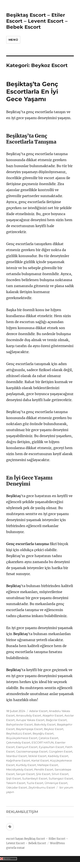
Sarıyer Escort (25, 774)
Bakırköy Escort (45, 724)
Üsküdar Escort (16, 787)
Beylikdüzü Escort (18, 733)
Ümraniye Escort (56, 783)
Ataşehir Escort (52, 715)
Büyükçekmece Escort (21, 738)
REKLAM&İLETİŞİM (22, 812)
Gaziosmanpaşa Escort (32, 751)
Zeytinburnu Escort (41, 787)
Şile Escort (43, 774)
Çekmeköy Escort (18, 742)
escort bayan (14, 839)
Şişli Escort (13, 778)
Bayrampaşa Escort (29, 729)
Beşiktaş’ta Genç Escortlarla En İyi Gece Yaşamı (32, 91)
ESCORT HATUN (43, 742)
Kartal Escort (40, 760)
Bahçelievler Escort (19, 724)
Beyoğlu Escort (43, 733)
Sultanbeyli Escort (34, 778)
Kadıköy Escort (58, 756)
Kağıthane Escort (18, 760)
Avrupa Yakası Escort (30, 720)
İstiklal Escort (37, 756)
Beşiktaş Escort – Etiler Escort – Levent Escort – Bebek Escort (37, 21)
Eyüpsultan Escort (51, 747)
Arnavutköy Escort (28, 715)
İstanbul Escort (16, 756)
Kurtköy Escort (26, 765)
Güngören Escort (60, 751)
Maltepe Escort (47, 765)
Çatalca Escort (48, 738)
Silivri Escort (60, 774)
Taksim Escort (15, 783)
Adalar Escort (38, 711)
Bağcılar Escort (56, 720)
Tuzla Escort (35, 783)
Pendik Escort (43, 769)
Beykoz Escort (53, 729)
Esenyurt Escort (27, 747)
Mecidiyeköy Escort (19, 769)
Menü (13, 39)
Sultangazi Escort (61, 778)
